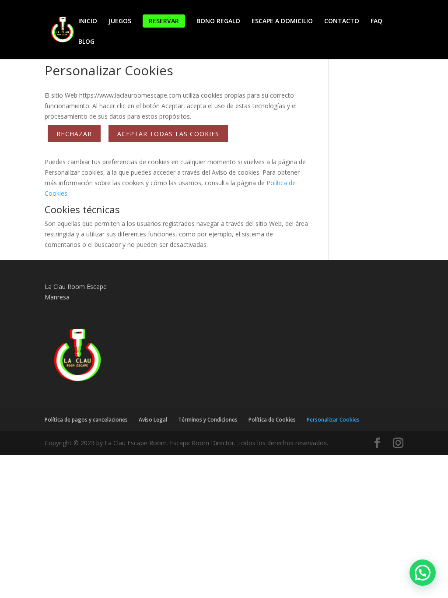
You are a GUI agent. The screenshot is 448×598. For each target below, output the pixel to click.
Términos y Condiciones (208, 419)
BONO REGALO (218, 21)
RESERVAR (164, 21)
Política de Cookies (272, 419)
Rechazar (73, 134)
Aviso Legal (153, 419)
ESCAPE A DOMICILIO (282, 21)
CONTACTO (341, 21)
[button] (423, 572)
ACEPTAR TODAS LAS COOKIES (168, 134)
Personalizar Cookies (333, 419)
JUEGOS (119, 21)
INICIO (87, 21)
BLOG (86, 42)
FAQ (376, 21)
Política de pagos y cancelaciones (86, 419)
